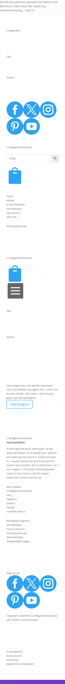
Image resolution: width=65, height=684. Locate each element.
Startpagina (19, 404)
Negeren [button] (30, 10)
